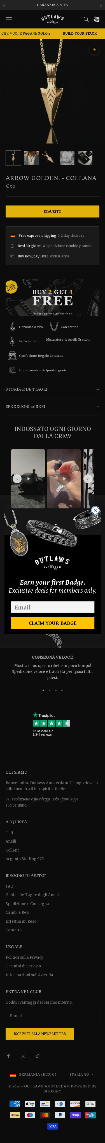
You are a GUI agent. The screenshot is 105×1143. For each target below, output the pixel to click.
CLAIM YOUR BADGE (52, 623)
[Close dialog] (95, 510)
